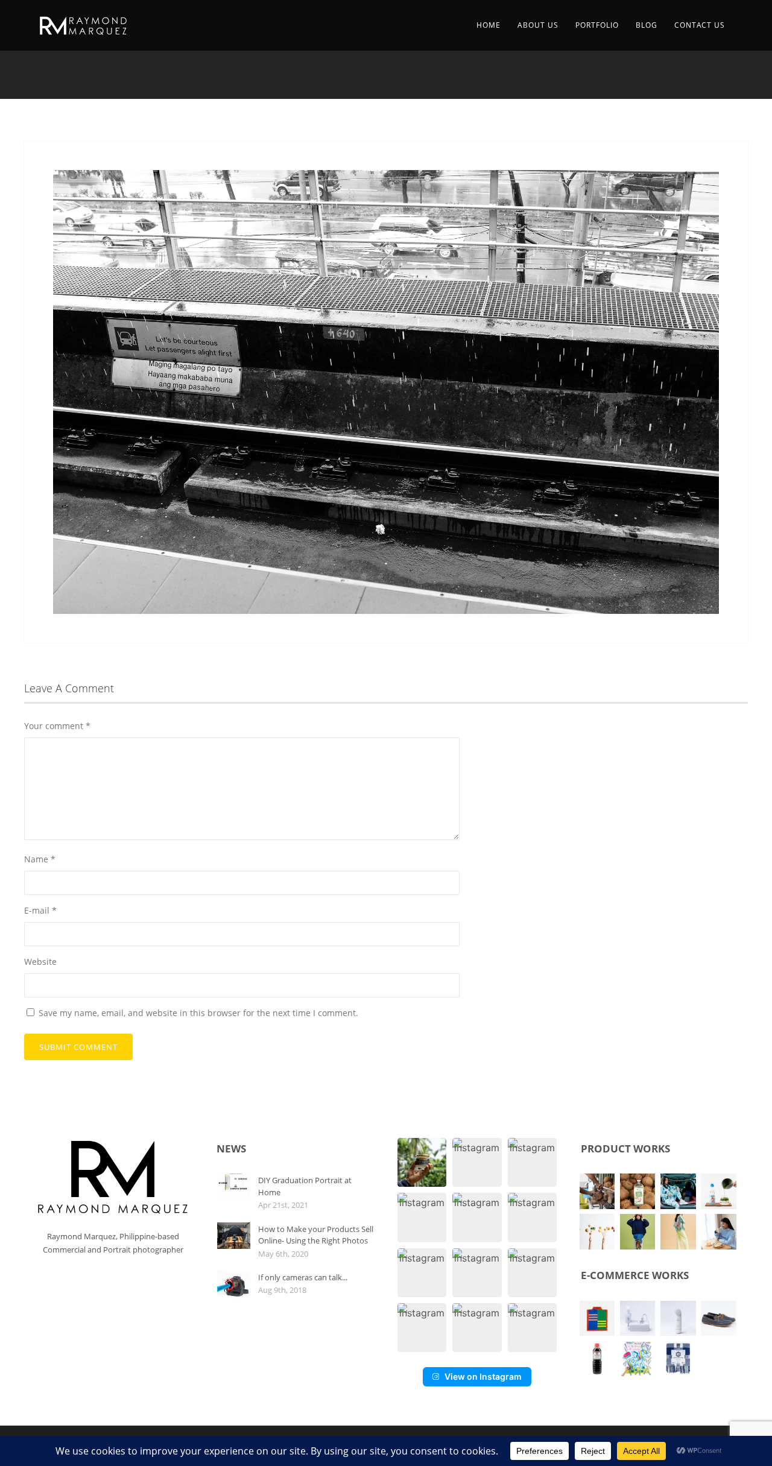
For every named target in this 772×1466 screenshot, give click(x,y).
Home (488, 25)
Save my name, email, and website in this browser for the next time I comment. (198, 1013)
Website (40, 961)
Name (39, 859)
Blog (646, 25)
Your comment (57, 725)
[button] (421, 1162)
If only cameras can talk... (302, 1277)
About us (537, 25)
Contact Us (699, 25)
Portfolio (597, 25)
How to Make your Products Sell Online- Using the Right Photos (315, 1235)
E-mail (40, 910)
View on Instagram (483, 1376)
